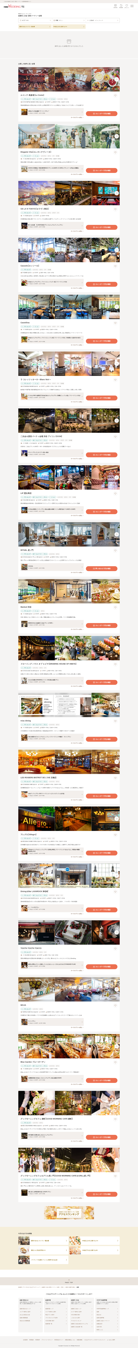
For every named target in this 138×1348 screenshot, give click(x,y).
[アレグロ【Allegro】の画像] (69, 819)
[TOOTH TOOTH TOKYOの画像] (69, 932)
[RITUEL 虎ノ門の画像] (69, 534)
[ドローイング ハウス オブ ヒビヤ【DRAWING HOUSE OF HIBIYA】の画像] (69, 648)
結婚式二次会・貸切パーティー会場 (50, 1287)
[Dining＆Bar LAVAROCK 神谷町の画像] (69, 875)
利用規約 (31, 1339)
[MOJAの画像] (69, 989)
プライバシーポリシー (47, 1339)
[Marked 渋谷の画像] (69, 591)
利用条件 (37, 1339)
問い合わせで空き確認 (102, 568)
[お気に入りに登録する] (115, 95)
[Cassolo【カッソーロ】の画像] (69, 250)
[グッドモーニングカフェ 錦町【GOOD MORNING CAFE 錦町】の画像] (69, 1103)
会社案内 (25, 1339)
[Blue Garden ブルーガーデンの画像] (69, 1046)
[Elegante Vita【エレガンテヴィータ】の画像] (69, 136)
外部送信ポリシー (58, 1339)
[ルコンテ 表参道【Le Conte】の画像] (69, 79)
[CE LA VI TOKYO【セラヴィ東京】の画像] (69, 193)
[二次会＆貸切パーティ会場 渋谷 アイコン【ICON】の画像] (69, 420)
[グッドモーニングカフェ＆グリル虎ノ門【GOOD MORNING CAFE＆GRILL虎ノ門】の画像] (69, 1160)
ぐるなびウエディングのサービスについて (94, 1339)
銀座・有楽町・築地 (70, 1287)
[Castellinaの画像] (69, 307)
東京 (62, 1287)
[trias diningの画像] (69, 705)
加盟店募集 (79, 1339)
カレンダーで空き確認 (102, 113)
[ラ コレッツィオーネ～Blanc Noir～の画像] (69, 364)
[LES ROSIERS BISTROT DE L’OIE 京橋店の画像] (69, 762)
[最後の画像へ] (116, 79)
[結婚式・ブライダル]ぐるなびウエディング (29, 1287)
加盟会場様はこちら (70, 1339)
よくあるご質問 (111, 1339)
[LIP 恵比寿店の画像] (69, 477)
